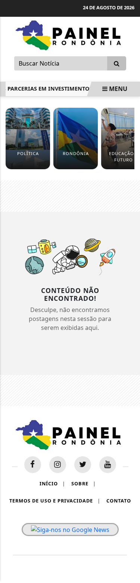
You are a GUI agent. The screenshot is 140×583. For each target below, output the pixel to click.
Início (52, 483)
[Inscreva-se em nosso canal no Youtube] (107, 464)
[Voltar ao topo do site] (128, 320)
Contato (118, 500)
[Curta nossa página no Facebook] (32, 464)
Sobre (83, 483)
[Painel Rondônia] (70, 35)
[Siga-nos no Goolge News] (70, 529)
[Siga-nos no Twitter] (82, 464)
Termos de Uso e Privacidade (54, 500)
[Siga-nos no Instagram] (57, 464)
